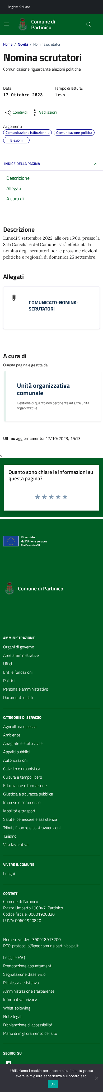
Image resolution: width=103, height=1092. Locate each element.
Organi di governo (18, 647)
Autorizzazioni (15, 760)
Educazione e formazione (25, 785)
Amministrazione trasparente (28, 991)
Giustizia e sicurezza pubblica (28, 794)
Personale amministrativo (25, 689)
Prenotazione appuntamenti (27, 966)
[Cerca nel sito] (88, 24)
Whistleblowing (16, 1008)
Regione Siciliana (19, 6)
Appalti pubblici (16, 752)
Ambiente (11, 735)
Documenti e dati (18, 697)
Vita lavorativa (16, 844)
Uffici (7, 664)
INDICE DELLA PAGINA (22, 163)
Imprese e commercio (21, 802)
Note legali (12, 1016)
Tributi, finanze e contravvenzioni (31, 827)
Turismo (9, 836)
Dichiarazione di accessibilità (27, 1025)
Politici (9, 680)
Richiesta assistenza (21, 982)
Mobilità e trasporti (19, 811)
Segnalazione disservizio (24, 974)
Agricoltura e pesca (19, 726)
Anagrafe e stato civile (23, 743)
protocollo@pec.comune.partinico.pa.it (45, 946)
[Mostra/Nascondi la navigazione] (6, 24)
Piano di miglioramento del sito (30, 1033)
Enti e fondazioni (17, 672)
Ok (52, 1084)
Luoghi (9, 873)
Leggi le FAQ (14, 957)
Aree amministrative (21, 655)
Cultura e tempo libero (22, 777)
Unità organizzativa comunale (43, 389)
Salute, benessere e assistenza (30, 819)
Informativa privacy (20, 999)
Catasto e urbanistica (21, 768)
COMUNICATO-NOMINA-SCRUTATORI (53, 305)
